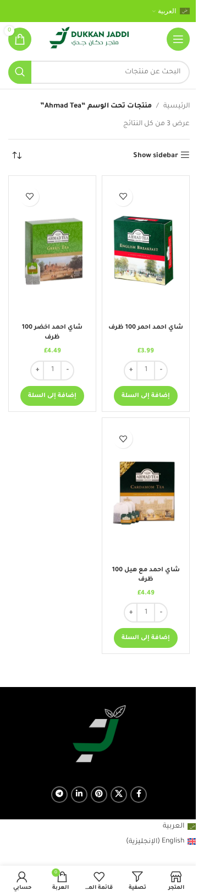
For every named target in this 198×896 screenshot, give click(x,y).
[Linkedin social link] (79, 794)
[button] (146, 396)
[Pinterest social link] (99, 794)
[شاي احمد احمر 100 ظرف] (146, 250)
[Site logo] (89, 40)
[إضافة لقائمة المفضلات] (123, 196)
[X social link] (119, 794)
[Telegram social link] (59, 794)
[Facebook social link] (138, 794)
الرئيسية (176, 106)
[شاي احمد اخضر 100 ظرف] (52, 250)
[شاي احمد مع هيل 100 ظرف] (146, 492)
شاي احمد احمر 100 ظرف (145, 327)
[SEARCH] (19, 72)
